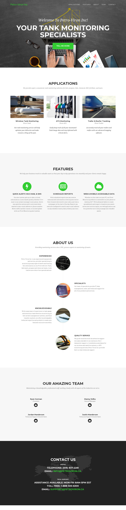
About (96, 4)
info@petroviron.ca (67, 471)
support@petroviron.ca (67, 489)
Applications (74, 4)
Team (103, 4)
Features (87, 4)
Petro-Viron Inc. (19, 4)
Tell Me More (63, 46)
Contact (112, 4)
